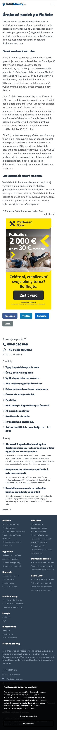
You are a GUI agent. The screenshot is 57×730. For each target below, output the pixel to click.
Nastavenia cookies (28, 716)
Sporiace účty (8, 583)
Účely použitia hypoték (19, 372)
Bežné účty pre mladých (41, 583)
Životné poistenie (38, 531)
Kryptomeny (7, 634)
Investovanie (9, 626)
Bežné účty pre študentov (42, 587)
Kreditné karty (9, 596)
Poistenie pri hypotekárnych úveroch (27, 405)
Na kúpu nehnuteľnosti (12, 555)
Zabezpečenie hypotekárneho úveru (25, 211)
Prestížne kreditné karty (12, 607)
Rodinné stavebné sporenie (42, 570)
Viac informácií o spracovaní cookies (19, 708)
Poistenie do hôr (38, 546)
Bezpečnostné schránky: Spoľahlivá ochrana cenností (26, 471)
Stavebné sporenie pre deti (42, 566)
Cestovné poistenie (39, 528)
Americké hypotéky (10, 559)
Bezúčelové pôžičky (10, 524)
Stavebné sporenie (41, 558)
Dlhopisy (6, 630)
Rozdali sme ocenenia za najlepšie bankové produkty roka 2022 (25, 490)
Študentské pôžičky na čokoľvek (11, 536)
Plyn (4, 621)
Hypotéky (7, 551)
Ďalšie (5, 509)
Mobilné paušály (11, 643)
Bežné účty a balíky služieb (42, 579)
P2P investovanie (9, 638)
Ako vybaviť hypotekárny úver (23, 383)
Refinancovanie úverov (12, 542)
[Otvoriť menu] (53, 4)
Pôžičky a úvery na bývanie (13, 531)
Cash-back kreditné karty (13, 604)
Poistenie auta (37, 524)
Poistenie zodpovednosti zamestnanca (41, 551)
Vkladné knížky (8, 579)
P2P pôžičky (7, 545)
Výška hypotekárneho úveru (22, 378)
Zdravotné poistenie (39, 535)
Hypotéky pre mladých (11, 566)
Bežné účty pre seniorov (41, 590)
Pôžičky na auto (9, 528)
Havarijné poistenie (39, 542)
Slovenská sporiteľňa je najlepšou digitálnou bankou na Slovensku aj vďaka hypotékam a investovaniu (29, 448)
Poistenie (36, 520)
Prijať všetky (28, 723)
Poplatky (47, 214)
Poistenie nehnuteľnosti (41, 539)
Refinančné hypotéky (11, 562)
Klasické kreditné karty (12, 600)
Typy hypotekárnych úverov (22, 367)
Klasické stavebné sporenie (42, 562)
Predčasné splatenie (17, 416)
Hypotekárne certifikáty (19, 421)
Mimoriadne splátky (17, 410)
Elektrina (6, 617)
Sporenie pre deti (9, 587)
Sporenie (7, 572)
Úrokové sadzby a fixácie (20, 394)
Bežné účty (36, 575)
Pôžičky (6, 520)
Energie (6, 613)
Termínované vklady (10, 576)
